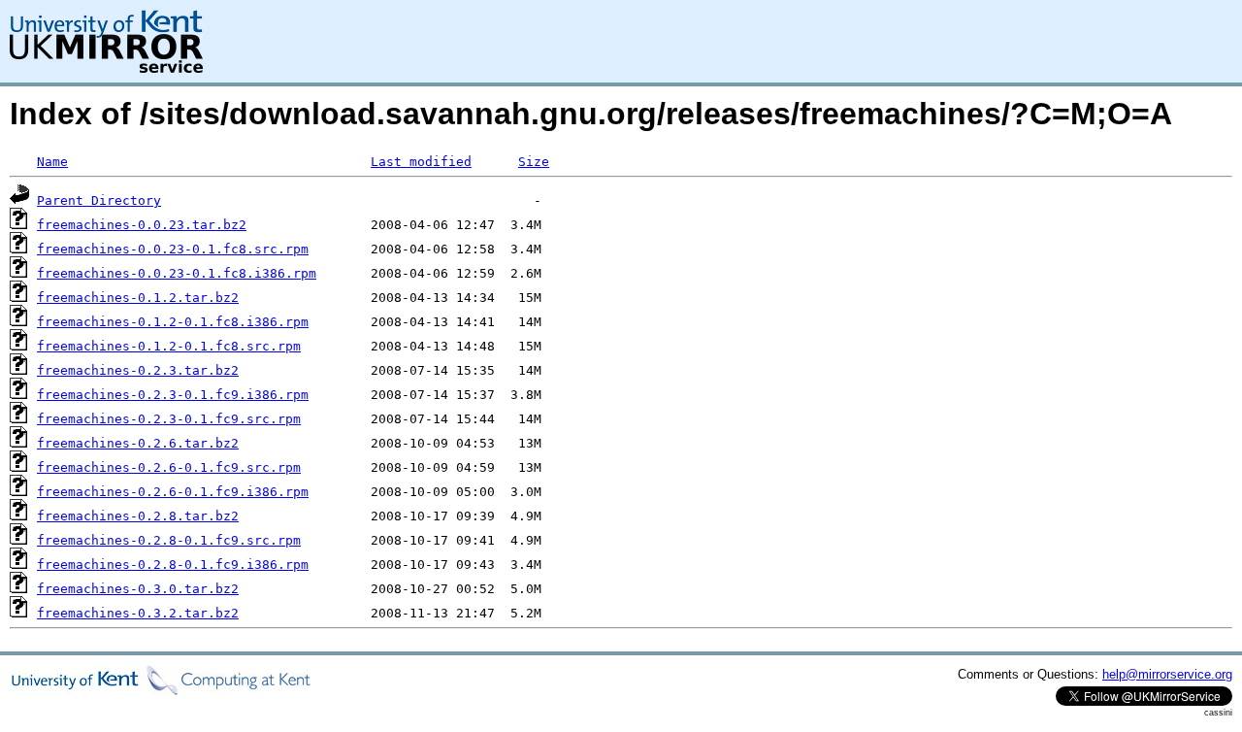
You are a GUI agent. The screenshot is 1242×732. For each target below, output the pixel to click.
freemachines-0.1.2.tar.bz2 (138, 297)
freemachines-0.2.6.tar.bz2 (138, 443)
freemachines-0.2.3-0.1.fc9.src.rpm (169, 419)
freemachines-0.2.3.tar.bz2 (138, 370)
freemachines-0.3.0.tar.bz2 (138, 589)
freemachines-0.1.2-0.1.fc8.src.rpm (169, 346)
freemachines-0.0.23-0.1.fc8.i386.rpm (176, 273)
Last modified (421, 161)
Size (533, 161)
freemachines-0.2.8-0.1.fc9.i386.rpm (173, 564)
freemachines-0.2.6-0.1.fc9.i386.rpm (173, 491)
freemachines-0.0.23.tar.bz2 (141, 224)
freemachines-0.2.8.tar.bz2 (138, 516)
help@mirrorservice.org (1167, 674)
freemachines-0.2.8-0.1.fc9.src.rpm (169, 540)
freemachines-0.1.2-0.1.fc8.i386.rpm (173, 322)
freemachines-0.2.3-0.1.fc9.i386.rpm (173, 394)
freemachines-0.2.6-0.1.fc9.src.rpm (169, 467)
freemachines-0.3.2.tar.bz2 (138, 613)
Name (52, 161)
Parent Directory (99, 200)
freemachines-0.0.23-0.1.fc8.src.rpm (173, 249)
